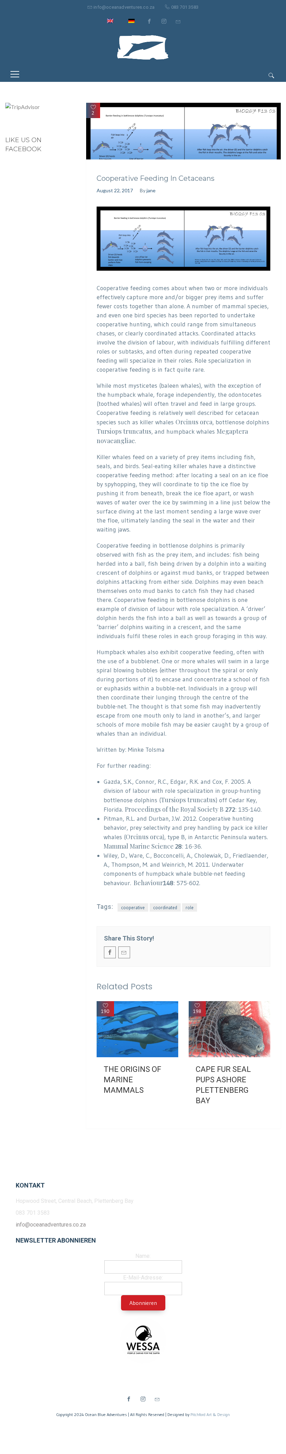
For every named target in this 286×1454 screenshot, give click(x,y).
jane (151, 190)
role (190, 907)
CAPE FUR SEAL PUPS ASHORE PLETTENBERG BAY (223, 1085)
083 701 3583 (184, 7)
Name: (143, 1256)
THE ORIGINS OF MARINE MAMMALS (132, 1080)
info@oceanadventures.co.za (124, 7)
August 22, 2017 (115, 190)
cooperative (133, 907)
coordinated (165, 907)
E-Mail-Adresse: (143, 1277)
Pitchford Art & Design (210, 1414)
